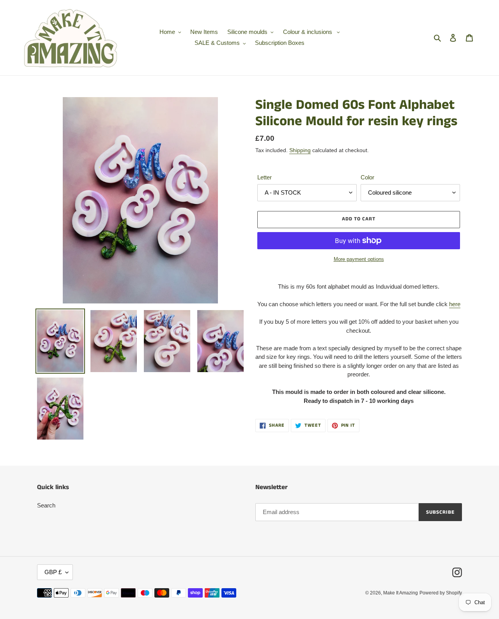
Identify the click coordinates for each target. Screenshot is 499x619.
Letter (264, 177)
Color (367, 177)
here (454, 304)
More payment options (359, 259)
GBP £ (53, 572)
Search (46, 505)
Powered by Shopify (440, 593)
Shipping (300, 150)
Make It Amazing (400, 593)
